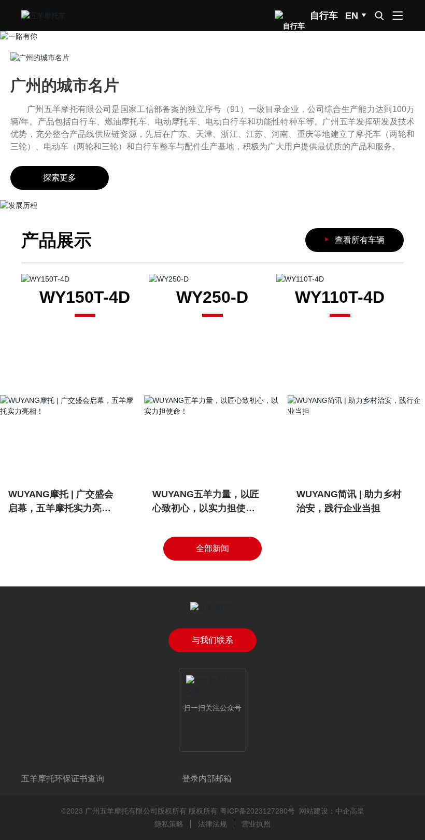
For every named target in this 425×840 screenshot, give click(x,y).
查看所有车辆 (353, 239)
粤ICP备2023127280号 (257, 811)
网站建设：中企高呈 (331, 811)
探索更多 (59, 177)
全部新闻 (212, 548)
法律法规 (212, 824)
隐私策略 (168, 824)
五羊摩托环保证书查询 (62, 778)
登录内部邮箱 (207, 778)
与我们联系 (212, 640)
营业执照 (256, 824)
